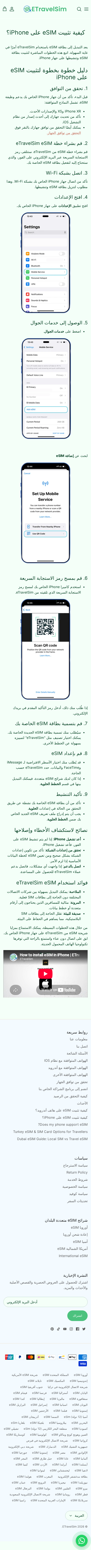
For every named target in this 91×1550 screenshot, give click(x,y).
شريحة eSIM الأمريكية (25, 1375)
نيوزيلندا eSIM (79, 1482)
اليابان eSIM (80, 1393)
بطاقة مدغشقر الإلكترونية (73, 1476)
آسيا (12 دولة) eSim (76, 1416)
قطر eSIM (81, 1494)
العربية (79, 1515)
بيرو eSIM (82, 1488)
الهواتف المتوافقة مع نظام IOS (66, 1060)
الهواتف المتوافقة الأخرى (70, 1075)
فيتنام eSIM (20, 1393)
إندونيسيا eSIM (79, 1380)
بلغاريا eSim (18, 1422)
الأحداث (82, 1103)
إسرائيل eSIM (39, 1404)
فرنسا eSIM (39, 1393)
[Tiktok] (58, 1329)
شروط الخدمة (78, 1179)
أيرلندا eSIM (59, 1464)
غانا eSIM (62, 1458)
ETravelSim (69, 1526)
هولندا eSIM (24, 1476)
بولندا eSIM (43, 1488)
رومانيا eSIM (62, 1494)
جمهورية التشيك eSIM (74, 1446)
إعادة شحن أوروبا (75, 1234)
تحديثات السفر (77, 1201)
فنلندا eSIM (60, 1410)
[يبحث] (77, 9)
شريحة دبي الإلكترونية (21, 1446)
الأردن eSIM (40, 1464)
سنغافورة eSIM (78, 1398)
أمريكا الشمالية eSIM (72, 1248)
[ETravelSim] (45, 9)
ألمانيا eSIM (80, 1458)
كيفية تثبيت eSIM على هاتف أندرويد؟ (61, 1110)
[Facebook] (77, 1329)
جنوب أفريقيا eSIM (31, 1387)
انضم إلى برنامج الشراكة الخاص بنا (63, 1089)
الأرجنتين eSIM (39, 1410)
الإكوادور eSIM (79, 1452)
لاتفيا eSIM (81, 1470)
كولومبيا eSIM (38, 1434)
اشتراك (77, 1315)
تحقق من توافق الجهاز (72, 1082)
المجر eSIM (21, 1458)
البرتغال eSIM (23, 1488)
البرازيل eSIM (17, 1404)
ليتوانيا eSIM (37, 1470)
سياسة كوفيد (78, 1194)
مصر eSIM (59, 1452)
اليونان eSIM (80, 1404)
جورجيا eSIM (19, 1452)
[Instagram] (71, 1329)
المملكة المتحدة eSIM (56, 1375)
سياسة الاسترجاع (75, 1165)
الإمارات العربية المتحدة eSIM (48, 1500)
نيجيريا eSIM (58, 1482)
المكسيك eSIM (56, 1380)
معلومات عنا (79, 1039)
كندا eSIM (19, 1398)
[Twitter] (83, 1329)
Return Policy (77, 1172)
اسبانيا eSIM (59, 1404)
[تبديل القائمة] (86, 9)
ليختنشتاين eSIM (60, 1470)
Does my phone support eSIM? (63, 1124)
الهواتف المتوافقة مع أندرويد (68, 1068)
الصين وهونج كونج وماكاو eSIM (70, 1434)
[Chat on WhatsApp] (82, 1541)
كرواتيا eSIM (80, 1440)
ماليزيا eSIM (57, 1398)
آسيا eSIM (80, 1241)
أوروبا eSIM (79, 1227)
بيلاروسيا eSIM (57, 1422)
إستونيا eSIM (80, 1410)
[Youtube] (64, 1329)
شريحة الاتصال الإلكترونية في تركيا (68, 1387)
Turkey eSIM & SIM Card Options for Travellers (50, 1132)
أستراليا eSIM (60, 1393)
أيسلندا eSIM (80, 1464)
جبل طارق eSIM (42, 1458)
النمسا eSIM (51, 1416)
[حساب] (14, 9)
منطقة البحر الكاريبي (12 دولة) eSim (45, 1428)
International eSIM (73, 1256)
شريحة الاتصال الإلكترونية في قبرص (47, 1440)
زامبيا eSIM (19, 1500)
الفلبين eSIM (63, 1488)
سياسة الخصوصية (75, 1186)
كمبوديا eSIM (80, 1428)
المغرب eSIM (45, 1476)
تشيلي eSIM (11, 1428)
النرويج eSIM (38, 1482)
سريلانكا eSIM (79, 1500)
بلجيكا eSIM (37, 1422)
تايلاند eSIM (35, 1380)
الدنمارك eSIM (47, 1446)
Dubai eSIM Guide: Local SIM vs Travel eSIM (52, 1139)
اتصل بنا (82, 1046)
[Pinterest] (52, 1329)
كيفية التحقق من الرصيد (71, 1096)
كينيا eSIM (22, 1464)
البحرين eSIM (80, 1422)
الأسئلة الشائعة (77, 1053)
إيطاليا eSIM (37, 1398)
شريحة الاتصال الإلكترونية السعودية (30, 1494)
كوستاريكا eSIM (15, 1434)
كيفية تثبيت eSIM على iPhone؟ (65, 1117)
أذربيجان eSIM (30, 1416)
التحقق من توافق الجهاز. (64, 133)
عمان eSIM (19, 1482)
